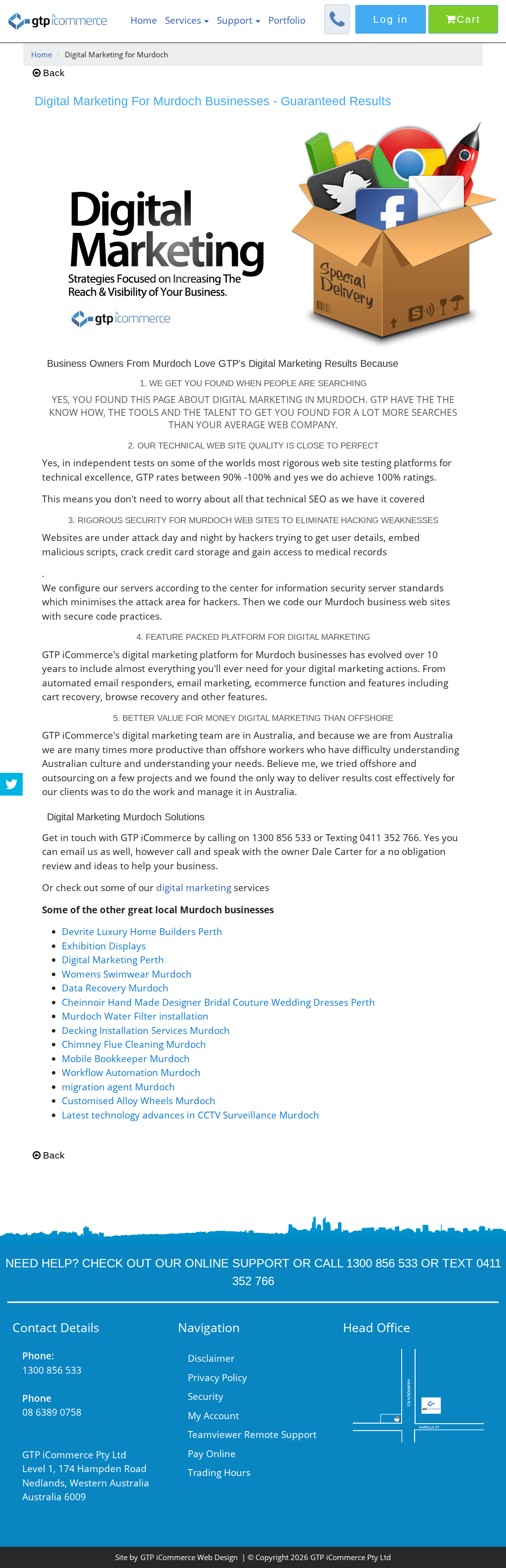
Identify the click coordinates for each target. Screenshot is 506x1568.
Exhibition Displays (104, 946)
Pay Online (212, 1453)
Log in (390, 19)
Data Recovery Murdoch (115, 988)
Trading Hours (219, 1472)
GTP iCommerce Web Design (189, 1557)
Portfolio (286, 20)
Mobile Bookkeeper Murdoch (126, 1058)
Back (53, 73)
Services (183, 20)
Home (143, 20)
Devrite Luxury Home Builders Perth (142, 931)
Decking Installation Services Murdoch (146, 1030)
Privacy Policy (217, 1377)
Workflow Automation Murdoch (131, 1072)
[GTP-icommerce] (418, 1395)
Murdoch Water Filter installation (135, 1016)
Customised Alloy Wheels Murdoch (138, 1100)
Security (205, 1396)
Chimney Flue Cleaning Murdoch (134, 1044)
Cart (468, 19)
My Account (213, 1415)
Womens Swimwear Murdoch (127, 974)
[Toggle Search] (337, 21)
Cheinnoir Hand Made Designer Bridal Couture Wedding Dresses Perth (218, 1002)
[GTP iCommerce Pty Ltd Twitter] (11, 784)
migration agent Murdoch (118, 1086)
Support (235, 20)
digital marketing (193, 887)
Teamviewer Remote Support (252, 1434)
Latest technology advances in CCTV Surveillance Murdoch (190, 1115)
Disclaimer (211, 1358)
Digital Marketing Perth (113, 959)
